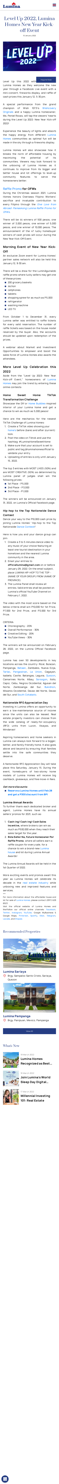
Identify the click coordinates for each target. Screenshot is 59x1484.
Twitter (6, 912)
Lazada (6, 919)
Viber (42, 915)
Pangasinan (20, 671)
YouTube (28, 912)
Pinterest (23, 915)
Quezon (50, 675)
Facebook (51, 909)
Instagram (17, 912)
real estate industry (35, 882)
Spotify (33, 915)
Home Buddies (37, 403)
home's (12, 430)
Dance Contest (26, 526)
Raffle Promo (12, 189)
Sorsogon (41, 679)
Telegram (51, 915)
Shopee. (19, 919)
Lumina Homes (23, 900)
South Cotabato (26, 694)
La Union (36, 671)
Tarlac (6, 671)
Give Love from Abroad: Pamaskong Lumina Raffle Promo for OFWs (29, 208)
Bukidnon (50, 687)
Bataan (21, 667)
